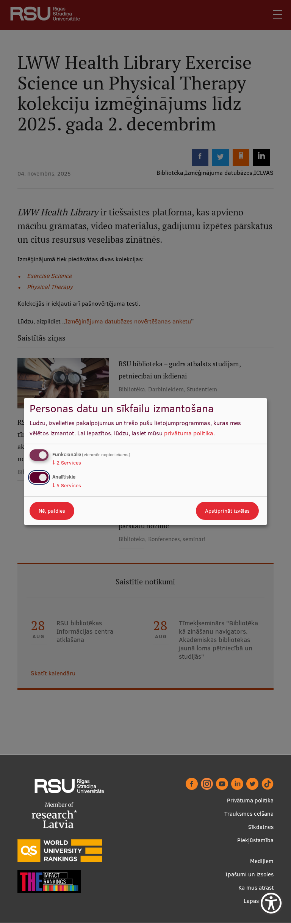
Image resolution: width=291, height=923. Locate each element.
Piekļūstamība (255, 840)
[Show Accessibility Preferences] (271, 903)
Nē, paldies (52, 511)
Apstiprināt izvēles (227, 511)
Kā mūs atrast (256, 888)
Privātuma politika (250, 800)
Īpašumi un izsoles (249, 874)
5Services (66, 485)
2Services (66, 462)
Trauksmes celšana (249, 814)
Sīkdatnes (261, 827)
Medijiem (262, 861)
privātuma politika (188, 433)
